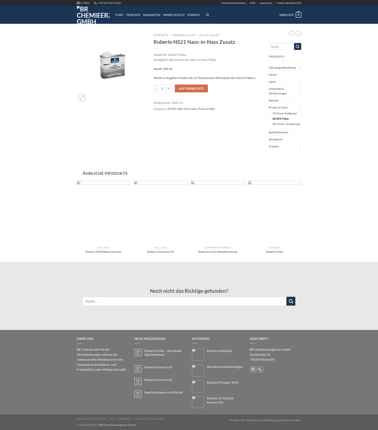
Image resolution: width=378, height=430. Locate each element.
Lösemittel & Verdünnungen (278, 91)
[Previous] (77, 221)
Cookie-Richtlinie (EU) (289, 3)
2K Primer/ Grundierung (286, 124)
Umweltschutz (174, 15)
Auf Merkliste (191, 88)
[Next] (301, 221)
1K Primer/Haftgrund (284, 113)
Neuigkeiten (151, 15)
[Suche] (207, 15)
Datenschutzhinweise (233, 3)
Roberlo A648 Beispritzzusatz (103, 251)
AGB (252, 3)
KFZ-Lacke (190, 108)
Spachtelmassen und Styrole (164, 392)
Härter (273, 74)
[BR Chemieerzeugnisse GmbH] (93, 15)
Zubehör (274, 146)
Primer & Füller (183, 35)
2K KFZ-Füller (209, 35)
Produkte (133, 15)
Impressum (266, 3)
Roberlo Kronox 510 (158, 367)
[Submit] (297, 46)
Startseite (161, 35)
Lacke (272, 81)
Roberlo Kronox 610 (158, 379)
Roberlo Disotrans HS (160, 251)
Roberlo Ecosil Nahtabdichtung (217, 251)
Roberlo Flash (274, 251)
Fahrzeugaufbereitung (282, 67)
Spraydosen (276, 139)
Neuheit (274, 100)
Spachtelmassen (278, 132)
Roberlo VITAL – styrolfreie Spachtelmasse (163, 352)
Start (119, 15)
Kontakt (193, 15)
